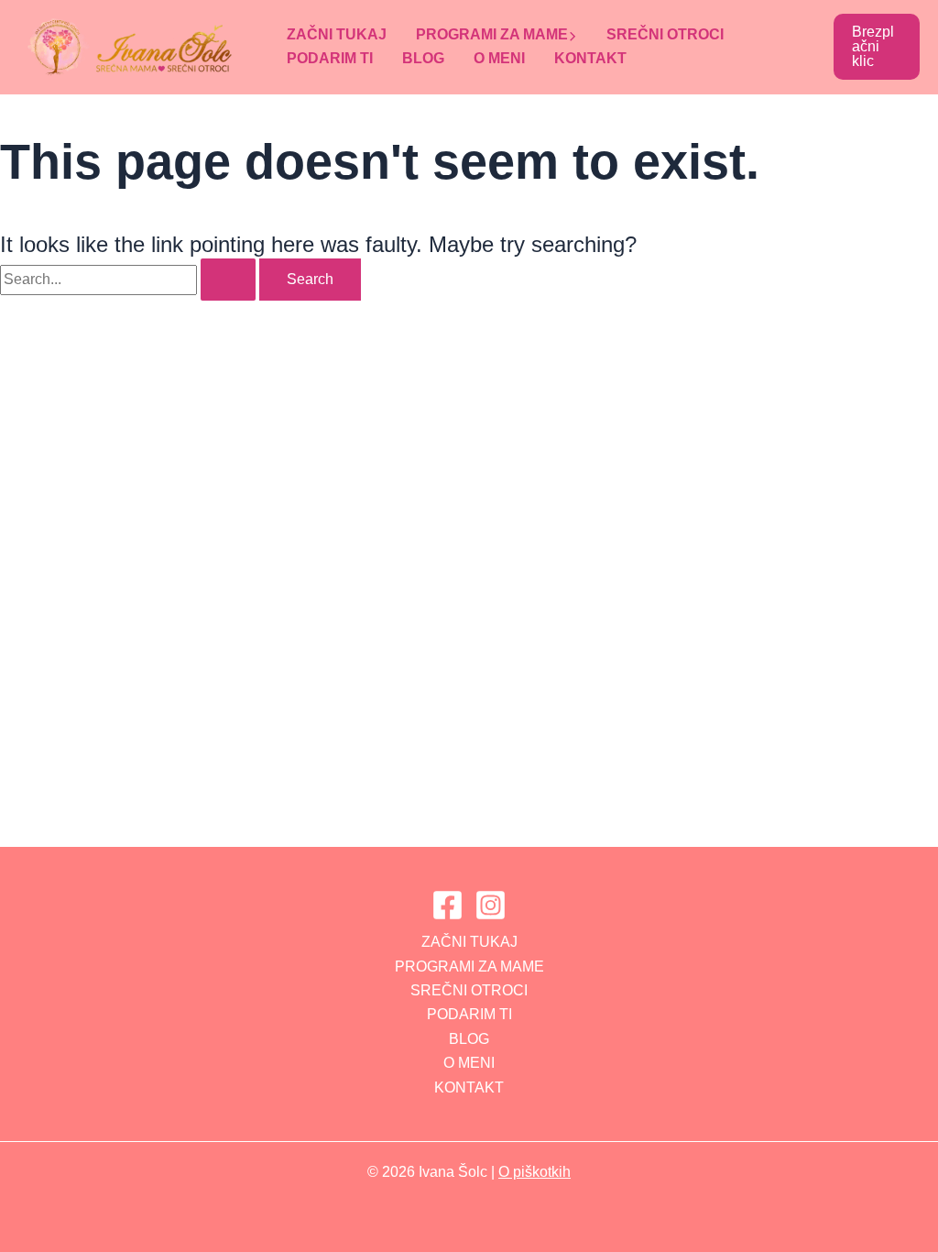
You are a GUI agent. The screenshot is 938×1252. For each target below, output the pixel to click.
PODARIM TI (330, 58)
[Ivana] (447, 905)
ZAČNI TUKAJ (337, 34)
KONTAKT (590, 58)
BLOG (423, 58)
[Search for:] (129, 279)
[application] (572, 35)
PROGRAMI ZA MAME (492, 34)
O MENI (499, 58)
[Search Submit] (228, 279)
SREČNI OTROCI (665, 34)
